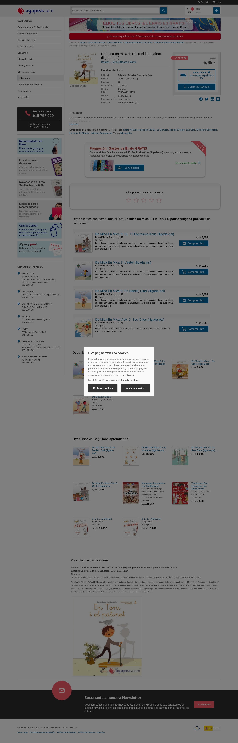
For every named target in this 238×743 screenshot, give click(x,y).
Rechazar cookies (103, 388)
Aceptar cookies (135, 388)
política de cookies (128, 380)
